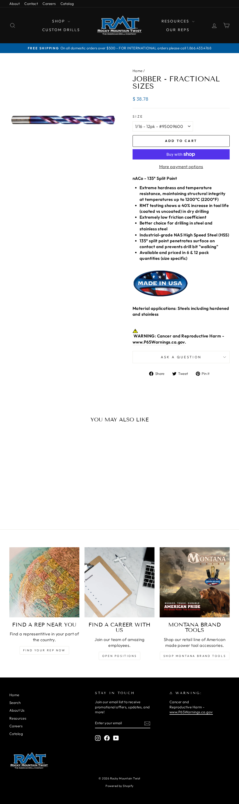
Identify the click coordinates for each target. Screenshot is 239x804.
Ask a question (181, 357)
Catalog (67, 3)
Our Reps (178, 29)
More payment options (181, 166)
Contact (31, 3)
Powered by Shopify (119, 786)
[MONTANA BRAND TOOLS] (195, 582)
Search (15, 702)
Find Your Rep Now (44, 650)
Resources (176, 21)
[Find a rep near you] (44, 582)
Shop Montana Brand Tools (194, 656)
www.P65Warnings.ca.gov (159, 342)
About (14, 3)
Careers (49, 3)
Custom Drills (61, 29)
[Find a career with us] (119, 582)
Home (138, 71)
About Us (17, 710)
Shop (59, 21)
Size (138, 116)
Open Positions (119, 656)
